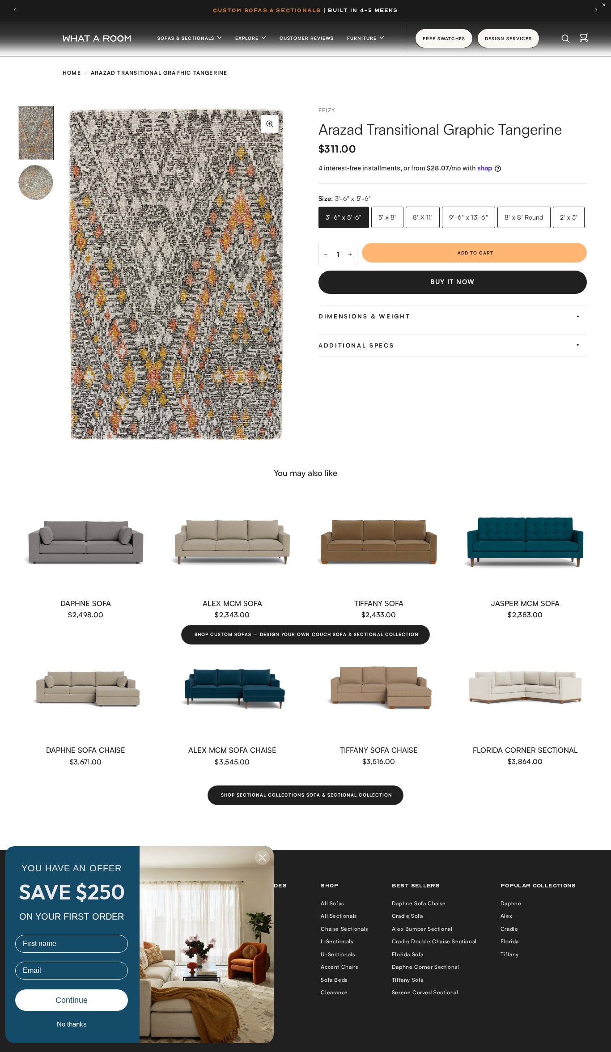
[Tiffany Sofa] (379, 542)
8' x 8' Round (524, 217)
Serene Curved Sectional (425, 992)
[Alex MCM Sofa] (232, 542)
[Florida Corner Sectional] (525, 689)
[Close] (606, 5)
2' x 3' (568, 217)
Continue (71, 1000)
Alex (506, 915)
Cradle (509, 928)
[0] (584, 38)
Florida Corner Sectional (525, 750)
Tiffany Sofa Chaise (379, 750)
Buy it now (452, 281)
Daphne (511, 903)
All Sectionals (338, 915)
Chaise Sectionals (344, 928)
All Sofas (332, 903)
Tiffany (510, 954)
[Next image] (288, 275)
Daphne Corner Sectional (425, 966)
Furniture (362, 38)
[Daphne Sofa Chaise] (86, 689)
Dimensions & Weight (364, 316)
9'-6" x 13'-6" (468, 217)
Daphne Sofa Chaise (85, 750)
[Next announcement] (596, 10)
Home (72, 72)
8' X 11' (423, 217)
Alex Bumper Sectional (422, 928)
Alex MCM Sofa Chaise (232, 750)
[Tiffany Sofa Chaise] (379, 689)
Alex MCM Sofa (232, 602)
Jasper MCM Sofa (525, 602)
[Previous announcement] (15, 10)
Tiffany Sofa (378, 602)
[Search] (565, 38)
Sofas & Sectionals (186, 38)
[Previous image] (65, 275)
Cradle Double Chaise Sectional (434, 941)
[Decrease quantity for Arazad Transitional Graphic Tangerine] (325, 254)
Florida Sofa (408, 954)
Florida (510, 941)
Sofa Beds (334, 979)
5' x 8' (387, 217)
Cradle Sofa (407, 915)
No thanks (72, 1024)
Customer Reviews (307, 38)
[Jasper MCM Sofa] (525, 542)
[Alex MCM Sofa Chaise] (232, 689)
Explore (247, 38)
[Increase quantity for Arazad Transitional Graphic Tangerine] (350, 254)
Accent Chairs (339, 966)
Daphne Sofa (85, 602)
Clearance (334, 992)
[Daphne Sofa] (86, 542)
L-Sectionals (337, 941)
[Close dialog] (262, 857)
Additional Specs (356, 345)
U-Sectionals (338, 954)
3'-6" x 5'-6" (344, 217)
